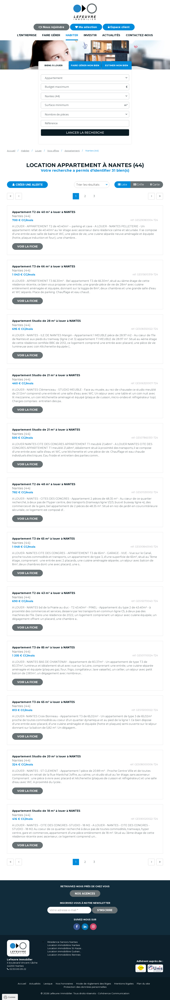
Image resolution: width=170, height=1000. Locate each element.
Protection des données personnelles (85, 987)
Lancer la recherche (85, 133)
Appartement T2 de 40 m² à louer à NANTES (43, 212)
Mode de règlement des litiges (93, 983)
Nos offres (53, 150)
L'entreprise (27, 35)
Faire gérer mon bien (85, 65)
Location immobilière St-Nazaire (65, 948)
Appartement (72, 150)
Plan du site (143, 983)
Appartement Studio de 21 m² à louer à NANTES (46, 375)
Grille (140, 184)
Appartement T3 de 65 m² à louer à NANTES (43, 538)
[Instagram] (93, 926)
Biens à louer (53, 65)
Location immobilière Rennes (63, 954)
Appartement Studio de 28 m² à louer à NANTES (46, 320)
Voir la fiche (27, 246)
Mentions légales (123, 983)
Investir (90, 35)
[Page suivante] (151, 196)
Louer (38, 150)
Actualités (111, 35)
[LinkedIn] (85, 926)
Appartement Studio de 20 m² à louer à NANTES (46, 756)
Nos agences (85, 893)
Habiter (72, 35)
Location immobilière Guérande (65, 951)
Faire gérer (51, 35)
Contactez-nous (139, 35)
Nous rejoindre (53, 27)
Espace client (119, 27)
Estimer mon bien (116, 65)
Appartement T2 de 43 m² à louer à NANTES (43, 593)
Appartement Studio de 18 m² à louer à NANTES (46, 810)
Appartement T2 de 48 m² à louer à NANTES (43, 484)
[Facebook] (76, 926)
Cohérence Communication (113, 993)
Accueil (11, 150)
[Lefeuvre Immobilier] (85, 11)
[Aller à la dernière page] (159, 196)
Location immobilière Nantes (63, 945)
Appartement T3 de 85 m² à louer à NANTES (43, 647)
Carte (156, 184)
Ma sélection (87, 27)
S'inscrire (104, 910)
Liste (124, 184)
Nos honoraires (64, 983)
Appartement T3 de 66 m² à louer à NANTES (43, 266)
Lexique (47, 983)
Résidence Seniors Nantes (62, 942)
